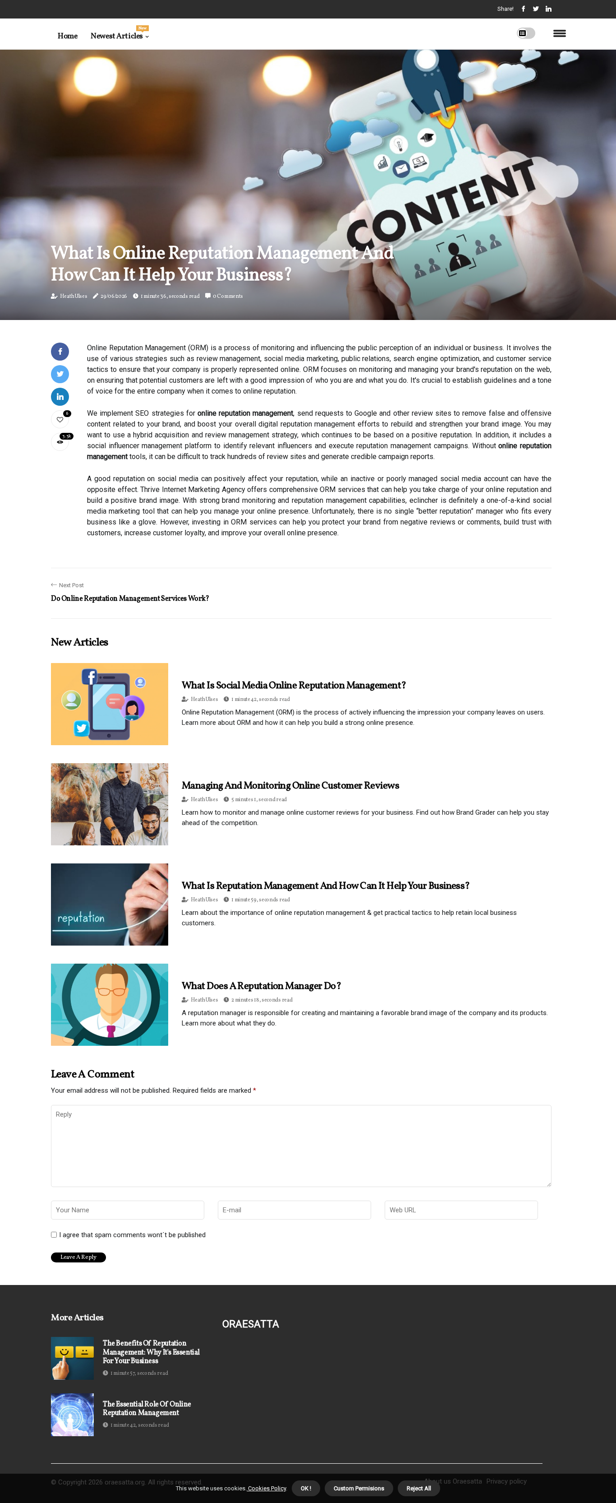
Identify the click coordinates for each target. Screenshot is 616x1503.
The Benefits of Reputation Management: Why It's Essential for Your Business (151, 1353)
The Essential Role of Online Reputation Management (147, 1409)
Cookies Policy (266, 1488)
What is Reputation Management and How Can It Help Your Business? (326, 886)
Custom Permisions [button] (359, 1488)
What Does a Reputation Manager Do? (261, 986)
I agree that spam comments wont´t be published (132, 1235)
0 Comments (228, 296)
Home (67, 36)
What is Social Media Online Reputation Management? (294, 686)
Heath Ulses (73, 296)
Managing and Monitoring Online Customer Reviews (290, 786)
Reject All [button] (419, 1488)
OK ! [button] (306, 1488)
